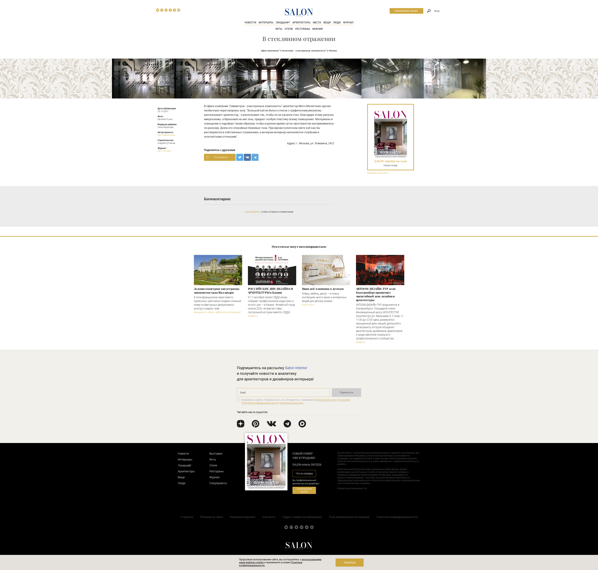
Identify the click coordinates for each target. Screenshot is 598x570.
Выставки (215, 453)
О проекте (186, 517)
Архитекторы (301, 22)
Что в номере (304, 473)
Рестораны (302, 28)
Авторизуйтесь (252, 212)
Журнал (348, 22)
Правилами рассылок (292, 403)
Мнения (317, 28)
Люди (337, 22)
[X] (239, 157)
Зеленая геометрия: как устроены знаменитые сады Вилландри (216, 290)
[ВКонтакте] (247, 157)
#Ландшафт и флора (204, 312)
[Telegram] (255, 157)
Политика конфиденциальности (397, 517)
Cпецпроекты (218, 483)
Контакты (268, 517)
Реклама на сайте (211, 517)
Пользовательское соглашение (349, 517)
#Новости (253, 316)
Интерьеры (266, 22)
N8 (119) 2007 (164, 151)
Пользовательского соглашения (332, 400)
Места (317, 22)
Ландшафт (283, 22)
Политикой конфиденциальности (260, 403)
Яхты (278, 28)
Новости (250, 22)
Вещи (327, 22)
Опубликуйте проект (406, 10)
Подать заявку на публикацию (302, 517)
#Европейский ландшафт (228, 312)
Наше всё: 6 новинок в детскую (323, 289)
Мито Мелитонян (166, 135)
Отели (289, 28)
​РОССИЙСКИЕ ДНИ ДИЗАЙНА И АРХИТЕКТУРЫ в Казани (270, 290)
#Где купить (308, 305)
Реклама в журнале (242, 517)
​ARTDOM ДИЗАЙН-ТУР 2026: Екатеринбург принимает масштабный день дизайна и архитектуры (376, 294)
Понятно (350, 562)
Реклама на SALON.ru (378, 173)
